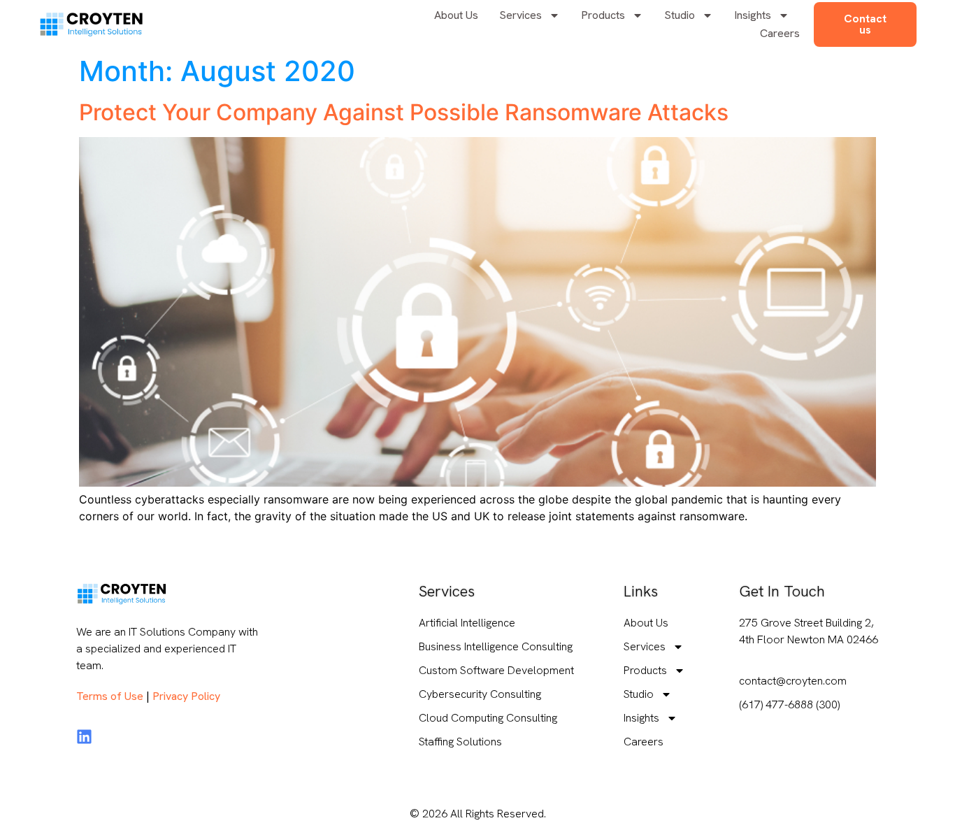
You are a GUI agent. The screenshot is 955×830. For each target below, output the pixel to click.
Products (603, 15)
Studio (679, 15)
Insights (752, 15)
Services (520, 15)
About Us (456, 15)
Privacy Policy (186, 696)
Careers (780, 33)
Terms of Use (109, 696)
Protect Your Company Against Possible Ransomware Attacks (403, 112)
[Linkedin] (84, 737)
